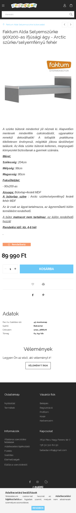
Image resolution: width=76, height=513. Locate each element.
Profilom (44, 412)
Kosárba (46, 269)
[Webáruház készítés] (38, 487)
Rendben (38, 508)
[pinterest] (43, 295)
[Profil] (65, 5)
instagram (38, 482)
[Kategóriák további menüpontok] (3, 5)
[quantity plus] (15, 269)
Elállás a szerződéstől (15, 464)
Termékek (9, 407)
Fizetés (8, 451)
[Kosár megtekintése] (71, 5)
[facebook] (32, 295)
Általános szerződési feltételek (15, 441)
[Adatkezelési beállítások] (46, 482)
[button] (32, 284)
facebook (30, 482)
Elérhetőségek (12, 459)
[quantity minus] (5, 269)
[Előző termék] (64, 24)
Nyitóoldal (9, 403)
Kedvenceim (46, 420)
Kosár (43, 416)
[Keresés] (71, 14)
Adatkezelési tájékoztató (17, 446)
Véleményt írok (38, 365)
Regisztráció (46, 407)
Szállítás (8, 455)
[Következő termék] (70, 24)
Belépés (44, 403)
